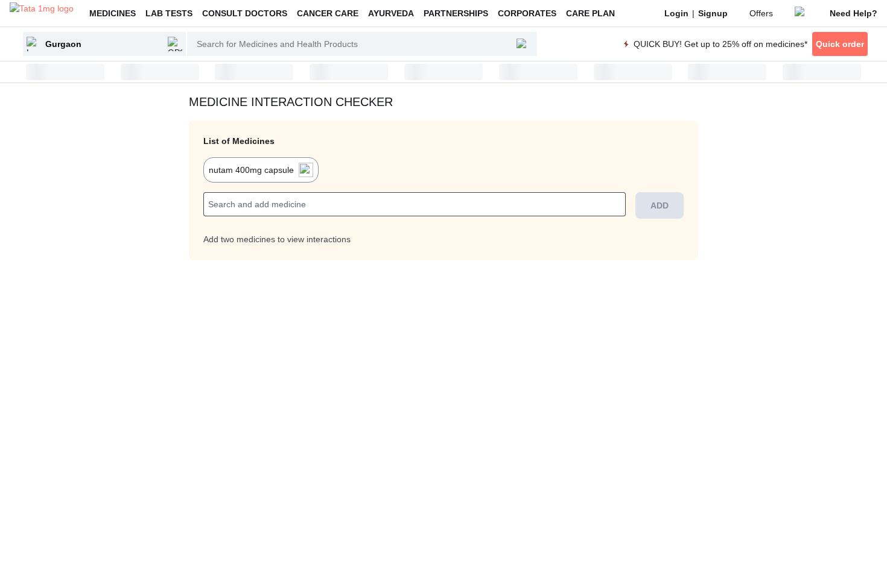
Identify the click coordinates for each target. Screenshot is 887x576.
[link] (676, 13)
